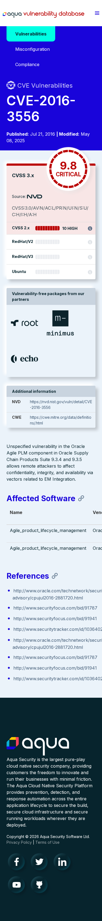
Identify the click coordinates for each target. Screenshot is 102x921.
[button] (97, 13)
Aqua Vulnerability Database (43, 14)
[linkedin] (63, 863)
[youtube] (18, 886)
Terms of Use (47, 842)
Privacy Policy (19, 842)
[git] (40, 886)
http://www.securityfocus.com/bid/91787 (55, 608)
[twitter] (40, 863)
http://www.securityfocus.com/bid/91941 (55, 618)
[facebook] (18, 863)
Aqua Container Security (38, 746)
